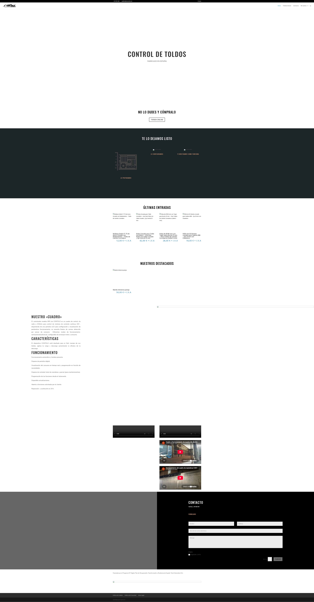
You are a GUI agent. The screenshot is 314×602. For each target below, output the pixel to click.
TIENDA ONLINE (157, 120)
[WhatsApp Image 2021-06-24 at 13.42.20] (235, 307)
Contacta (296, 5)
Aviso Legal (141, 595)
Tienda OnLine (287, 5)
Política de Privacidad (130, 595)
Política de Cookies (118, 595)
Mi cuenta (303, 5)
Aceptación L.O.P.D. (195, 554)
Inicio (279, 5)
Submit (278, 559)
